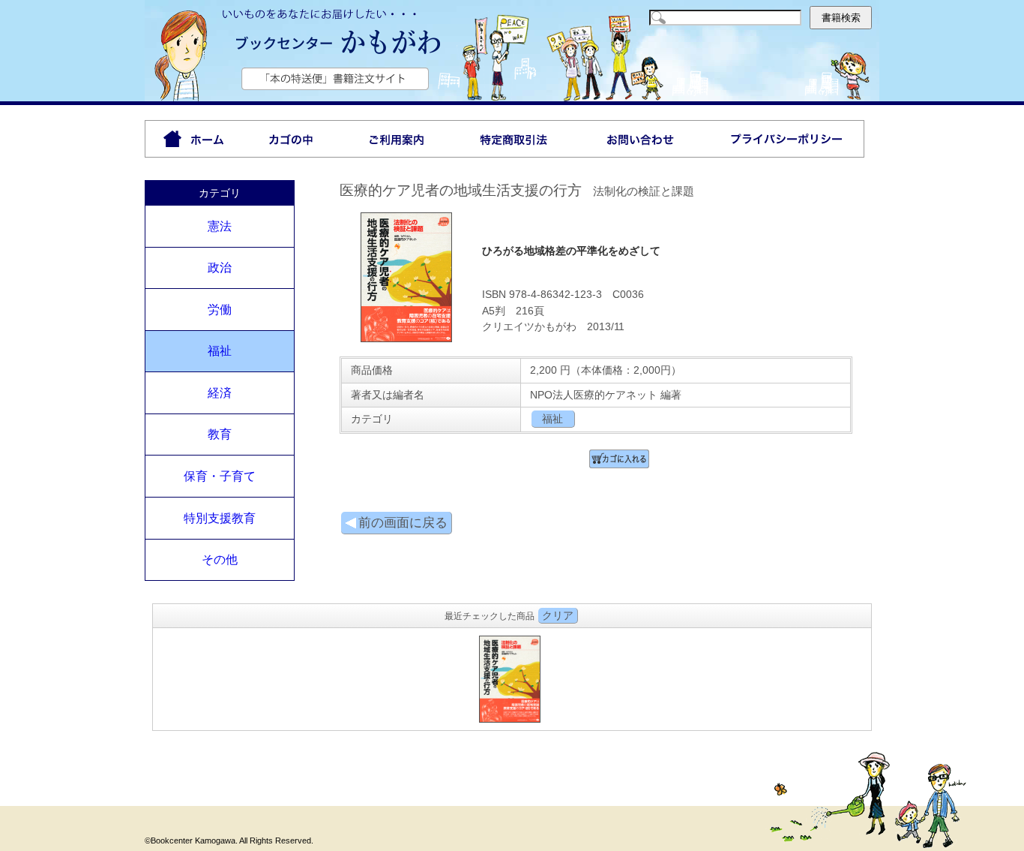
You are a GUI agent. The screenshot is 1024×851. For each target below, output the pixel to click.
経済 (220, 392)
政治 (220, 267)
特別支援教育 (220, 518)
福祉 (220, 350)
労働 (220, 309)
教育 (220, 434)
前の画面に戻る (403, 523)
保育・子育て (220, 476)
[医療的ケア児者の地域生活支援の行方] (406, 339)
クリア (557, 615)
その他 (220, 559)
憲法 (220, 226)
